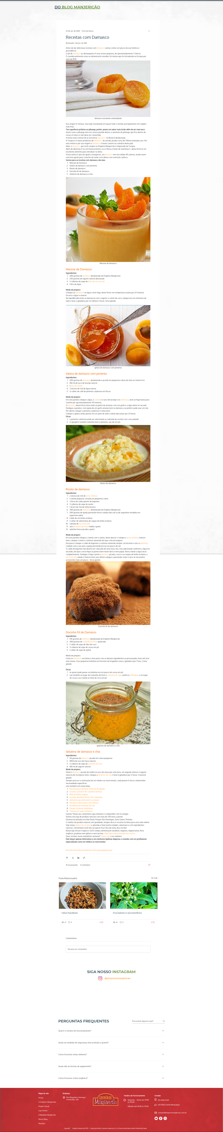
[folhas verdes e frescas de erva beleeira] (133, 895)
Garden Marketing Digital (139, 1128)
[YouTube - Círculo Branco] (156, 1118)
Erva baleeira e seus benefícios (127, 913)
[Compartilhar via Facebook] (67, 858)
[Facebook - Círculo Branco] (160, 1118)
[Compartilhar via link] (84, 858)
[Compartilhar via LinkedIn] (78, 858)
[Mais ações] (149, 31)
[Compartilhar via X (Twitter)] (73, 858)
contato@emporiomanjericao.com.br (172, 1113)
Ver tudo (154, 878)
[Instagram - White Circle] (165, 1118)
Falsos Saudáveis (70, 913)
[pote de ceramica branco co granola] (82, 895)
